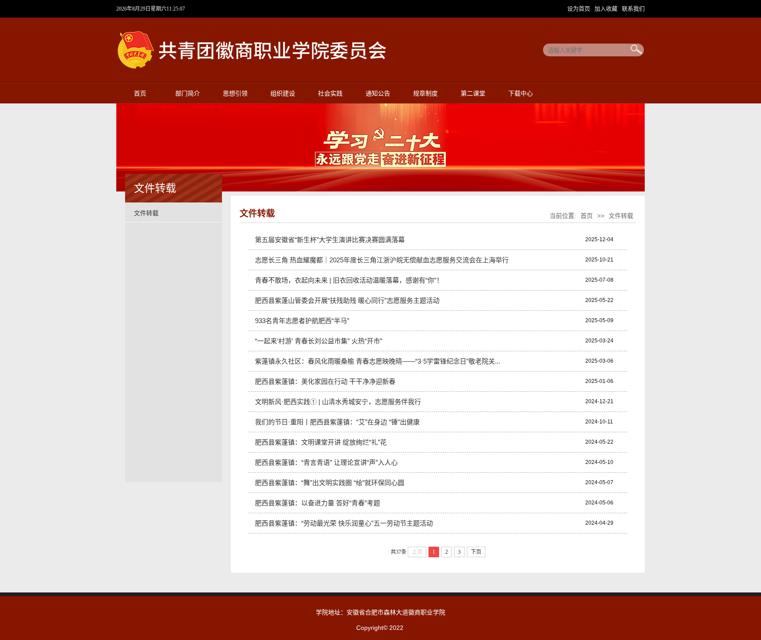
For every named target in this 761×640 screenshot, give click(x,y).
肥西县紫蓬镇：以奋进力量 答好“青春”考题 (317, 503)
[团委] (263, 67)
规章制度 (425, 93)
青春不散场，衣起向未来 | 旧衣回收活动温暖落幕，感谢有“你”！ (349, 280)
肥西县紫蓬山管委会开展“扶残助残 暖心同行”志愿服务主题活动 (347, 300)
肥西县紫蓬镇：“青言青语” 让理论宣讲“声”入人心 (326, 462)
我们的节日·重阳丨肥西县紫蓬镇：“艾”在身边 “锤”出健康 (337, 422)
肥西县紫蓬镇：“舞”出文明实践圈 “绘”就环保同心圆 (329, 482)
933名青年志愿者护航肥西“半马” (302, 320)
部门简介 (187, 93)
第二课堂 (473, 93)
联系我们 (633, 8)
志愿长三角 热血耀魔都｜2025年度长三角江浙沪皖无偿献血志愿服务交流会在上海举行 (382, 260)
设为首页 (579, 8)
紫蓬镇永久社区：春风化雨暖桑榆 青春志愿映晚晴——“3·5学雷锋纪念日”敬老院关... (377, 361)
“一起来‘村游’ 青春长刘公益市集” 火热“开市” (318, 341)
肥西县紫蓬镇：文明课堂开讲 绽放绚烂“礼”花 (321, 442)
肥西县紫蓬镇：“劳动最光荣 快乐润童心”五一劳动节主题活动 (344, 523)
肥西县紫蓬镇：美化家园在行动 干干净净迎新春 (325, 381)
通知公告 (378, 93)
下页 (476, 552)
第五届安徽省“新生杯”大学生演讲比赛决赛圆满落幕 (330, 239)
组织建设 (282, 93)
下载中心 (520, 93)
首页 (140, 93)
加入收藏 (607, 8)
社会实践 (330, 93)
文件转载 (146, 213)
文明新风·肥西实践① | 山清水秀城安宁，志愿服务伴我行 (338, 401)
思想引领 (235, 93)
